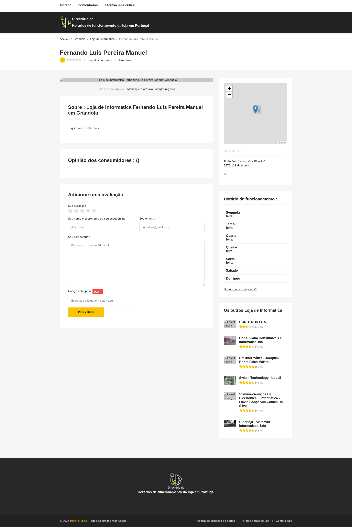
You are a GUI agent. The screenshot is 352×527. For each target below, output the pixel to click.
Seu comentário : (79, 236)
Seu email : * (147, 218)
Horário (66, 5)
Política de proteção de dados (215, 520)
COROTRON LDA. (253, 322)
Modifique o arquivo (140, 89)
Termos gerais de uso (255, 520)
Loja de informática (100, 60)
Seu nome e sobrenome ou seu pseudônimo (96, 218)
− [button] (229, 94)
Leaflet (282, 142)
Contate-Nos (284, 520)
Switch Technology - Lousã (260, 377)
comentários (88, 5)
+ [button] (229, 88)
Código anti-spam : (80, 291)
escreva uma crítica (120, 5)
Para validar (86, 312)
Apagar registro (165, 89)
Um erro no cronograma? (240, 289)
